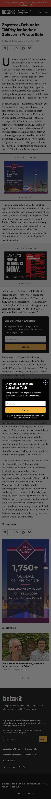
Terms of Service (31, 415)
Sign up (25, 410)
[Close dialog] (45, 382)
